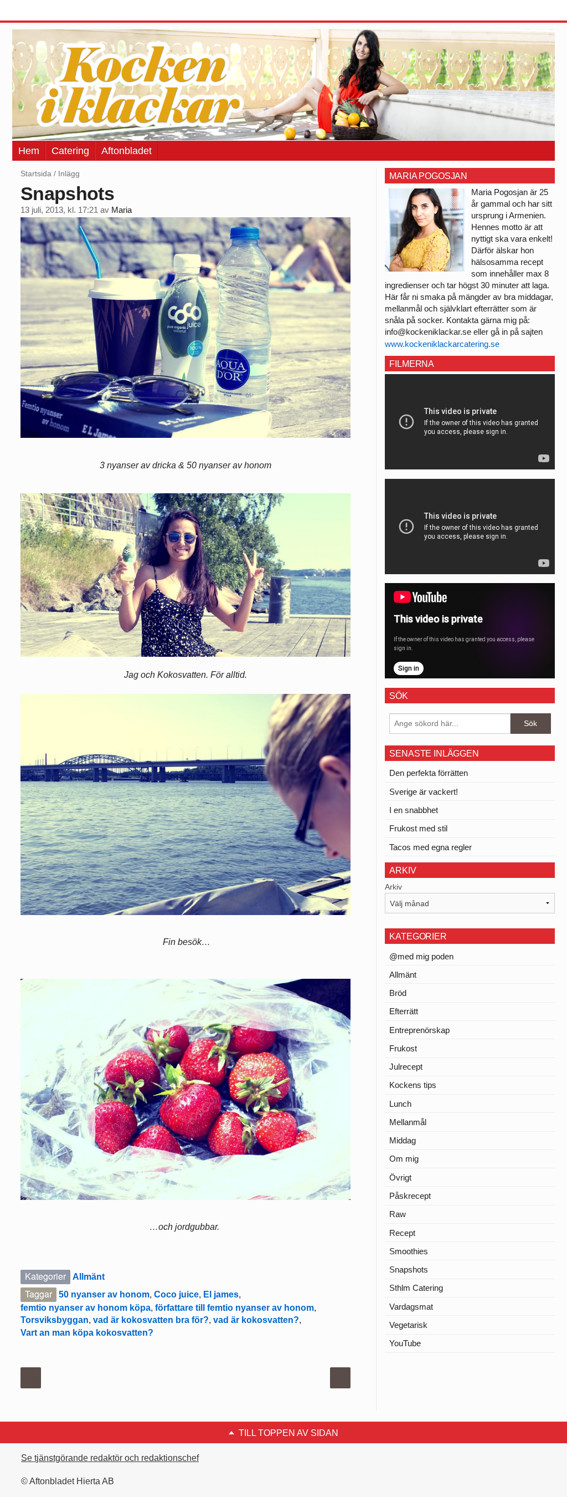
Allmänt (89, 1276)
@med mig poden (421, 956)
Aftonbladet (126, 150)
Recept (402, 1233)
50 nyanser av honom (104, 1294)
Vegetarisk (408, 1325)
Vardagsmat (411, 1306)
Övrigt (400, 1177)
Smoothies (408, 1251)
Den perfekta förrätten (428, 773)
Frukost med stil (418, 828)
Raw (397, 1214)
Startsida (35, 173)
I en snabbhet (413, 810)
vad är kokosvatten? (256, 1320)
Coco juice (176, 1294)
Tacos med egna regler (430, 847)
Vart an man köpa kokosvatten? (86, 1332)
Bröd (397, 993)
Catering (70, 150)
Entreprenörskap (419, 1030)
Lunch (400, 1103)
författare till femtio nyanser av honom (234, 1307)
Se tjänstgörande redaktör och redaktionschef (110, 1458)
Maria (121, 210)
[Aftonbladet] (53, 11)
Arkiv (393, 886)
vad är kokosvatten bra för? (151, 1320)
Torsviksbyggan (54, 1320)
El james (221, 1294)
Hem (28, 150)
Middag (402, 1140)
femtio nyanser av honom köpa (85, 1307)
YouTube (405, 1343)
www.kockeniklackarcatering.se (442, 344)
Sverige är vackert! (423, 791)
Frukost (403, 1048)
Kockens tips (412, 1085)
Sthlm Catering (416, 1287)
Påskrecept (410, 1195)
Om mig (404, 1158)
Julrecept (405, 1066)
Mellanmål (407, 1122)
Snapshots (408, 1269)
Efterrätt (403, 1011)
